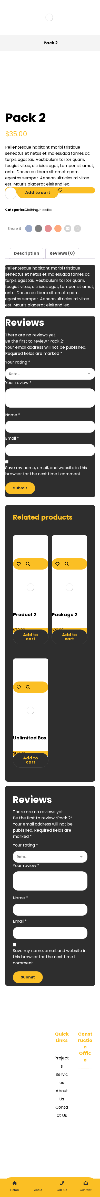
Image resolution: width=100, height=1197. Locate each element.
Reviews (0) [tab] (62, 253)
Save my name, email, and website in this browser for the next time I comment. (46, 471)
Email (12, 438)
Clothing (31, 210)
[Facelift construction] (50, 17)
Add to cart (37, 192)
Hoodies (45, 210)
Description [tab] (26, 253)
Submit (20, 488)
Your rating (17, 362)
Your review (18, 383)
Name (12, 415)
